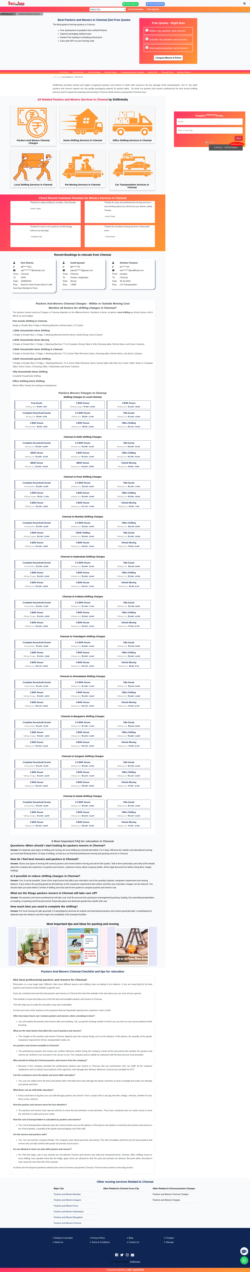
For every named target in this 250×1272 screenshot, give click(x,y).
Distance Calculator (64, 1238)
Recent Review (78, 72)
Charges (170, 1238)
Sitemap (170, 1242)
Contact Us (134, 1242)
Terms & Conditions (101, 1242)
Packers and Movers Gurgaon (67, 1200)
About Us (59, 1242)
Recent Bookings (94, 72)
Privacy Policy (98, 1238)
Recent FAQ (152, 72)
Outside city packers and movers (168, 39)
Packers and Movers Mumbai (67, 1194)
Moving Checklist (183, 72)
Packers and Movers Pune (66, 1206)
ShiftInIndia (135, 1262)
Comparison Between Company (132, 72)
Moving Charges (111, 72)
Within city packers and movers (167, 30)
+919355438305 (115, 1269)
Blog (131, 1238)
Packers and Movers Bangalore (68, 1217)
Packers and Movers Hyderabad (68, 1211)
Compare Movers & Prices (168, 58)
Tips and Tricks (167, 72)
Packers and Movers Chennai (67, 1223)
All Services (64, 72)
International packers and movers (168, 48)
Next (238, 138)
